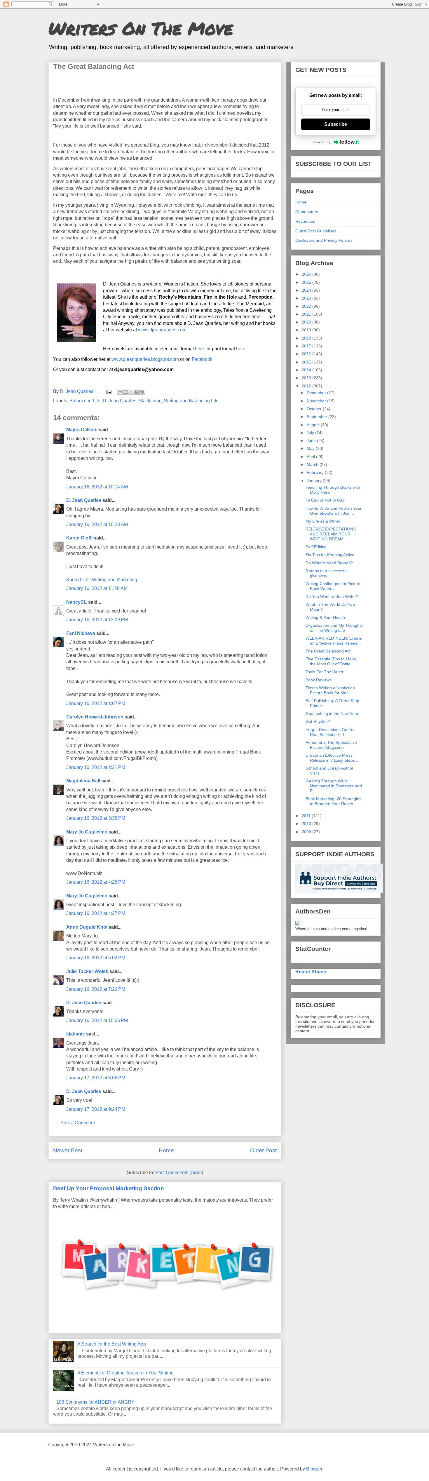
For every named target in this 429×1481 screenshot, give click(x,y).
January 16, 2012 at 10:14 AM (97, 486)
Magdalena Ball (83, 780)
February (316, 472)
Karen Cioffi (79, 537)
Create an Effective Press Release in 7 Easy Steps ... (333, 758)
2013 (307, 377)
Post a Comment (77, 1122)
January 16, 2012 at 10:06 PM (97, 1020)
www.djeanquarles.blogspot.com (145, 359)
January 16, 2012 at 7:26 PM (95, 989)
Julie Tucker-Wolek (87, 971)
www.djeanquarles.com (162, 329)
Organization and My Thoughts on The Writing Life (334, 628)
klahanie (75, 1033)
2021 (307, 314)
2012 (307, 386)
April (311, 456)
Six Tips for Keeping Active (330, 554)
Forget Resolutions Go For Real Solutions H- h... (330, 732)
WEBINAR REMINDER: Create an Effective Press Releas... (334, 640)
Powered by (321, 142)
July (311, 432)
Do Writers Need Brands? (329, 563)
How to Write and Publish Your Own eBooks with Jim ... (334, 511)
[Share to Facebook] (136, 392)
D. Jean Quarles (119, 400)
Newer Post (67, 1150)
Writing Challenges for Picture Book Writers (333, 586)
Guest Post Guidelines (315, 231)
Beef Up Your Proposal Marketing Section (108, 1188)
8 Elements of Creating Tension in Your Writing (125, 1372)
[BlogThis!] (125, 392)
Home (166, 1150)
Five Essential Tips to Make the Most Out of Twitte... (331, 661)
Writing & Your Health (325, 617)
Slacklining (150, 400)
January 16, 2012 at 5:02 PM (95, 957)
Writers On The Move (140, 28)
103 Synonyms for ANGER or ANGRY (95, 1402)
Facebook (202, 359)
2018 (307, 338)
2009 (307, 831)
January (315, 480)
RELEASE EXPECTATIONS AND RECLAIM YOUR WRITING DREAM (331, 534)
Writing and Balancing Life (191, 400)
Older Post (263, 1150)
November (317, 400)
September (317, 416)
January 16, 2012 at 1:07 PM (95, 703)
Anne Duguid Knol (86, 927)
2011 (307, 815)
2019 (307, 330)
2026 (307, 274)
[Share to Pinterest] (142, 392)
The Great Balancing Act (328, 651)
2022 (307, 306)
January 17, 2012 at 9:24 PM (95, 1109)
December (317, 392)
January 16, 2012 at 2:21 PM (95, 767)
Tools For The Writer (324, 671)
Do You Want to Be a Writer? (332, 596)
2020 (307, 322)
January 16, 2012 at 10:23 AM (97, 524)
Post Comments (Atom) (179, 1172)
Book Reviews (319, 680)
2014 (307, 370)
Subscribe (335, 124)
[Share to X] (131, 392)
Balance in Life (84, 400)
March (313, 464)
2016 (307, 353)
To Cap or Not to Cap (325, 500)
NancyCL (76, 602)
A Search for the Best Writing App (111, 1343)
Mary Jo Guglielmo (86, 831)
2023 (307, 298)
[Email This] (120, 392)
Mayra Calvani (81, 429)
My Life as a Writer (323, 521)
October (315, 408)
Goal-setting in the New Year (332, 713)
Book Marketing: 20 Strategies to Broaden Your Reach (333, 801)
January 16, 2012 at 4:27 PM (95, 913)
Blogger (314, 1468)
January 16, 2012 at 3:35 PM (95, 818)
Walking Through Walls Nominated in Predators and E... (334, 786)
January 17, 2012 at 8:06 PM (95, 1077)
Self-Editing (316, 546)
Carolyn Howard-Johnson (94, 716)
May (311, 448)
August (314, 424)
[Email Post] (108, 391)
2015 (307, 362)
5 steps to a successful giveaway (327, 573)
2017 (307, 346)
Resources (305, 221)
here (199, 348)
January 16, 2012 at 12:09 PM (97, 619)
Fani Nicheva (80, 633)
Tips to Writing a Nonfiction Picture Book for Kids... (330, 690)
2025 (307, 282)
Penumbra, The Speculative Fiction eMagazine (331, 745)
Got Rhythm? (318, 721)
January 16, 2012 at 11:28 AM (97, 588)
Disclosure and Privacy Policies (324, 240)
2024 (307, 290)
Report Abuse (310, 971)
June (312, 440)
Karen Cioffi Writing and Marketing (101, 579)
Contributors (306, 211)
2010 (307, 823)
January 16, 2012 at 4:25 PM (95, 882)
